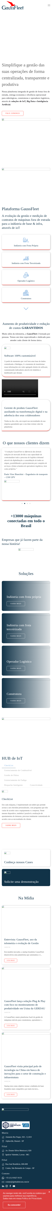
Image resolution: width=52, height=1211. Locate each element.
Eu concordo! (14, 1205)
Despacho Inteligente (13, 785)
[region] (26, 33)
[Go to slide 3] (27, 503)
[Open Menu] (49, 5)
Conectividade (36, 785)
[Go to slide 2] (24, 503)
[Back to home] (13, 5)
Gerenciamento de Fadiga (15, 780)
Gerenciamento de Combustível (18, 770)
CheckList (8, 765)
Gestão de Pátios (11, 775)
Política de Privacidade (32, 1198)
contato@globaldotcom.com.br (17, 1182)
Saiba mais (11, 825)
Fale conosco (13, 113)
